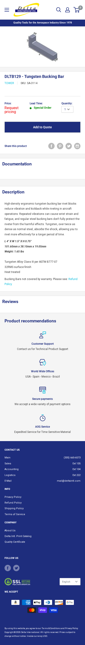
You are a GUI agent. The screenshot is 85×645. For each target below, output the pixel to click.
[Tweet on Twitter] (69, 146)
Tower (9, 83)
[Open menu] (7, 10)
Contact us (12, 449)
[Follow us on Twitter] (16, 568)
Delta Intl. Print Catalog (18, 536)
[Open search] (58, 9)
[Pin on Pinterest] (60, 146)
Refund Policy (13, 502)
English (66, 582)
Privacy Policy (13, 497)
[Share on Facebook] (51, 146)
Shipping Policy (14, 508)
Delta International (30, 632)
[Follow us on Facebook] (8, 568)
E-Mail (8, 480)
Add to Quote (42, 127)
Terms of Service (15, 514)
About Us (10, 530)
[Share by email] (77, 146)
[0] (77, 10)
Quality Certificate (15, 541)
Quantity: (66, 103)
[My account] (67, 9)
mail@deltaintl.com (68, 480)
